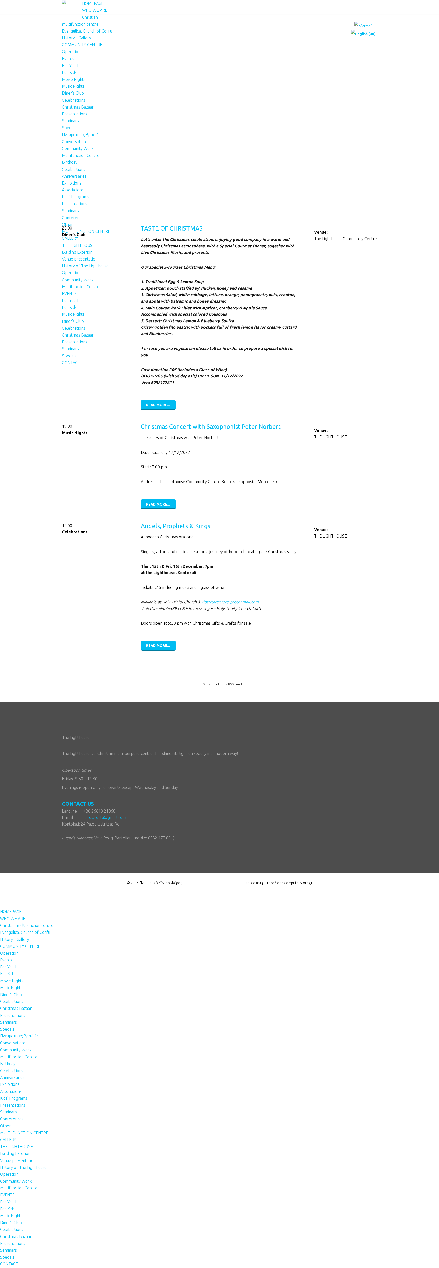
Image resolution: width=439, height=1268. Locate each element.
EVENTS (69, 293)
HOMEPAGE (92, 3)
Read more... (158, 405)
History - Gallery (76, 38)
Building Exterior (77, 252)
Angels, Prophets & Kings (175, 526)
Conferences (73, 217)
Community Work (77, 148)
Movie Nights (73, 79)
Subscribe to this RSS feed (222, 684)
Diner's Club (73, 93)
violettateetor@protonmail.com (230, 602)
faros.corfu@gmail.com (105, 817)
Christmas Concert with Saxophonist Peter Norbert (211, 426)
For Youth (71, 65)
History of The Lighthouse (85, 266)
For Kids (69, 72)
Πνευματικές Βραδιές (81, 134)
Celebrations (73, 100)
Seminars (70, 120)
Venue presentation (80, 259)
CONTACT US (78, 804)
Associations (73, 190)
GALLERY (70, 238)
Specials (69, 127)
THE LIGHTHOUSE (78, 245)
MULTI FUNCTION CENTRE (86, 231)
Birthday (69, 162)
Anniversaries (74, 176)
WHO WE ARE (94, 10)
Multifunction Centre (80, 155)
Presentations (74, 114)
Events (68, 58)
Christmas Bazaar (78, 107)
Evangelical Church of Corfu (87, 31)
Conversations (75, 141)
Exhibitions (71, 183)
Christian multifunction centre (26, 925)
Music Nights (73, 86)
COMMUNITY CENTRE (82, 44)
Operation (71, 51)
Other (67, 224)
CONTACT (71, 362)
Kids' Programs (75, 196)
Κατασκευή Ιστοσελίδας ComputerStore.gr (278, 883)
